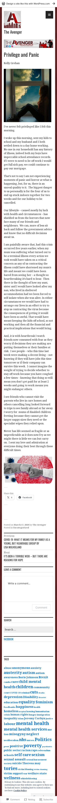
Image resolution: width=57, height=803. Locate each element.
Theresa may (31, 763)
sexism (38, 754)
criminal (25, 692)
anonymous (21, 668)
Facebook (8, 639)
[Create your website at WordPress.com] (28, 3)
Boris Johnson (28, 677)
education (11, 702)
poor (6, 746)
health (37, 707)
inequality (10, 718)
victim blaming (25, 769)
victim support (13, 773)
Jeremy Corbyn (34, 718)
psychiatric (47, 746)
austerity (13, 672)
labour (10, 723)
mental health (32, 723)
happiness (24, 706)
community (42, 687)
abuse (8, 667)
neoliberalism (11, 740)
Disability (30, 697)
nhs (22, 739)
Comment (41, 607)
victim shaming (40, 769)
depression (13, 697)
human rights (19, 714)
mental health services (25, 729)
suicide (17, 763)
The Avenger (13, 32)
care (14, 682)
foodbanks (9, 707)
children (24, 686)
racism (26, 750)
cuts (34, 692)
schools (9, 755)
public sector (12, 750)
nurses (30, 740)
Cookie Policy (20, 790)
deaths (41, 693)
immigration (43, 714)
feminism (44, 702)
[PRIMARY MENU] (49, 15)
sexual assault (15, 759)
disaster (42, 697)
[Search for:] (28, 629)
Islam (21, 718)
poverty (32, 745)
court (7, 692)
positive (16, 746)
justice (49, 718)
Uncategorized (21, 527)
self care (22, 754)
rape (34, 750)
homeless (11, 711)
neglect (32, 734)
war (25, 773)
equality (27, 701)
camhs (7, 682)
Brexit (43, 677)
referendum (44, 750)
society (8, 763)
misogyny (17, 734)
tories (10, 768)
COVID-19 (15, 692)
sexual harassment (36, 759)
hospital (22, 711)
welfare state (37, 773)
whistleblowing (29, 778)
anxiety (36, 668)
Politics (43, 739)
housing (30, 711)
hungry (32, 714)
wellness (12, 777)
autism (28, 672)
